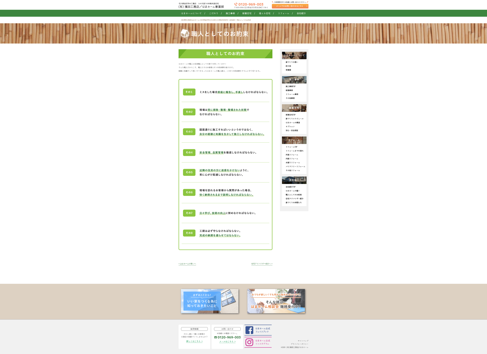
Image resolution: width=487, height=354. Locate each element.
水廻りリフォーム (293, 162)
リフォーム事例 (292, 94)
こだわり (215, 13)
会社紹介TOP (290, 187)
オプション (290, 126)
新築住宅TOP (290, 115)
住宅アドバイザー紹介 (294, 199)
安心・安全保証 (292, 130)
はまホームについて (193, 13)
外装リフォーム (292, 155)
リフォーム (285, 13)
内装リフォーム (292, 159)
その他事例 (290, 98)
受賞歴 (288, 70)
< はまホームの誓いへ (187, 264)
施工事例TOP (290, 86)
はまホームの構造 (293, 122)
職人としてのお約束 (294, 195)
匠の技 (288, 66)
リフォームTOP (291, 147)
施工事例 (232, 13)
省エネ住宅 (266, 13)
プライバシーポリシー (299, 344)
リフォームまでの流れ (294, 151)
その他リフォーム (293, 170)
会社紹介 (301, 13)
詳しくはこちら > (194, 341)
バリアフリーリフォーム (295, 166)
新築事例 (289, 90)
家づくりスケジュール (294, 119)
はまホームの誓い (293, 191)
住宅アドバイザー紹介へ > (261, 264)
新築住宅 (248, 13)
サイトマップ (303, 341)
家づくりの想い (292, 62)
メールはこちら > (227, 341)
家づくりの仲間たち (294, 202)
